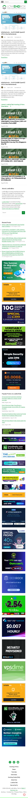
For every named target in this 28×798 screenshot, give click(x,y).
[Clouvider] (14, 314)
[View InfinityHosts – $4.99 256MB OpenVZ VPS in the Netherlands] (13, 79)
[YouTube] (18, 763)
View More (4, 106)
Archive (3, 792)
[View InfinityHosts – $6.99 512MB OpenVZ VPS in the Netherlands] (13, 29)
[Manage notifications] (24, 794)
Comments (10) (18, 37)
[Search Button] (25, 2)
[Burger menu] (2, 2)
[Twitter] (14, 763)
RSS (25, 792)
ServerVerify (18, 203)
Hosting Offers (14, 766)
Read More (4, 57)
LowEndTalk (5, 202)
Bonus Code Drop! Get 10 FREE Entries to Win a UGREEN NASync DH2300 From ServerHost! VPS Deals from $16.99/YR (13, 253)
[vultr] (14, 270)
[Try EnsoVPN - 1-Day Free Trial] (14, 358)
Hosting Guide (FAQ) (14, 777)
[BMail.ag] (14, 336)
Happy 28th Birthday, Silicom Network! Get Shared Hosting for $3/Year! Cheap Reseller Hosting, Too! (14, 239)
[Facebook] (10, 763)
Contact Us (10, 792)
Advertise (14, 780)
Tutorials (14, 772)
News (14, 769)
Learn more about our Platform (10, 208)
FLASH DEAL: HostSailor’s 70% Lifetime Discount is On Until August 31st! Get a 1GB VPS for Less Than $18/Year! (14, 231)
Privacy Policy (18, 792)
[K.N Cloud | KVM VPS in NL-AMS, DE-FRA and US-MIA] (14, 380)
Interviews (14, 774)
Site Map (14, 794)
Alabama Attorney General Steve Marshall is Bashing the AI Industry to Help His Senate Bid (14, 246)
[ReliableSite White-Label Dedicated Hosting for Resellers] (14, 292)
